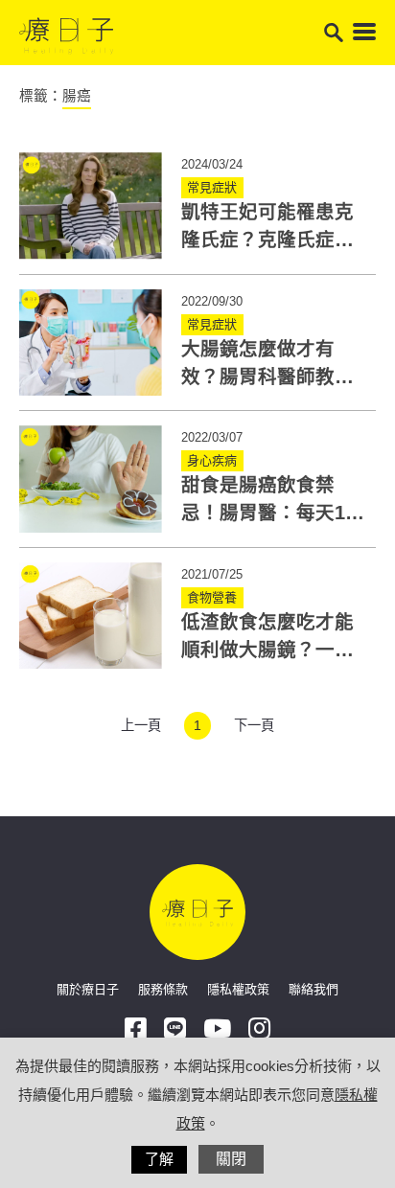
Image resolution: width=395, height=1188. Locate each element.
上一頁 (141, 725)
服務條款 (163, 989)
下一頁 (254, 725)
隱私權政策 (238, 989)
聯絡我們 (313, 989)
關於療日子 (88, 989)
